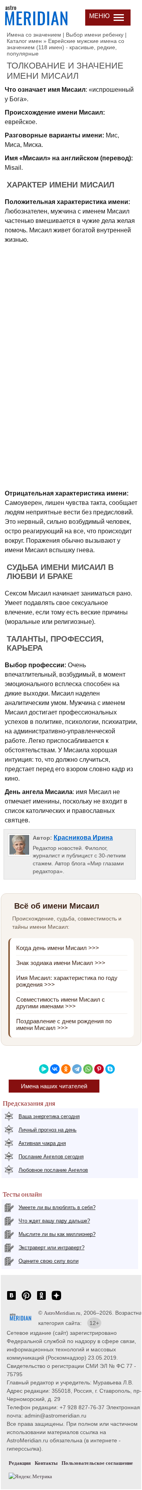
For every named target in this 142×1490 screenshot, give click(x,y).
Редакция (20, 1463)
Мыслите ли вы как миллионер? (57, 1234)
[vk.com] (11, 1300)
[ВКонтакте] (55, 1069)
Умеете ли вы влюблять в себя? (57, 1207)
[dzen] (56, 1300)
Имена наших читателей (54, 1086)
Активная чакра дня (42, 1143)
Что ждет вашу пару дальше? (54, 1221)
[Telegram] (77, 1069)
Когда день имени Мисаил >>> (57, 947)
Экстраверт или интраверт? (51, 1248)
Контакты (46, 1463)
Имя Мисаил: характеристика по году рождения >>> (67, 981)
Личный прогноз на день (48, 1130)
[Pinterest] (99, 1069)
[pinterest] (26, 1300)
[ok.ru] (41, 1300)
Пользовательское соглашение (97, 1463)
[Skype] (110, 1069)
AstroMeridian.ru (62, 1313)
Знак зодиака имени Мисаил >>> (60, 962)
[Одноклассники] (66, 1069)
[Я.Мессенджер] (44, 1069)
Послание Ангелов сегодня (51, 1157)
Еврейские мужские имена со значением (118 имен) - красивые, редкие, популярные (65, 47)
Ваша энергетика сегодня (49, 1116)
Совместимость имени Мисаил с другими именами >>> (60, 1002)
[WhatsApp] (88, 1069)
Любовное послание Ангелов (53, 1170)
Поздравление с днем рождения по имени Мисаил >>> (64, 1024)
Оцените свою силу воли (48, 1261)
